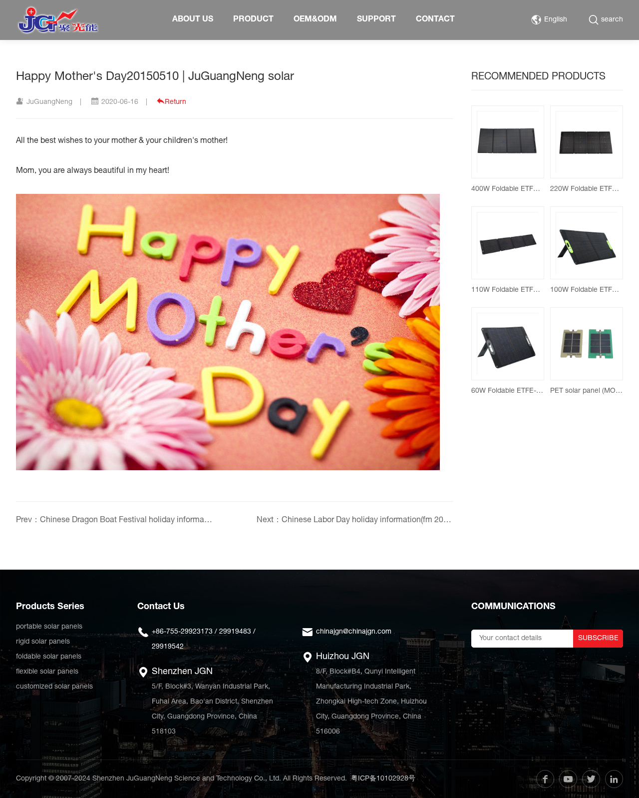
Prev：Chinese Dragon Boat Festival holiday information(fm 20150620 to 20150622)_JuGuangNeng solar (114, 521)
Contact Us (161, 607)
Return (175, 102)
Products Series (50, 607)
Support (376, 20)
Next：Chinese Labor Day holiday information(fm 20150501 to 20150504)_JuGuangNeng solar (355, 521)
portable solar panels (49, 627)
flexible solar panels (47, 672)
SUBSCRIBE (598, 638)
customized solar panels (54, 687)
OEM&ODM (315, 20)
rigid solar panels (43, 642)
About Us (192, 20)
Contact (435, 20)
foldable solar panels (48, 657)
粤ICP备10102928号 (383, 779)
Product (253, 20)
